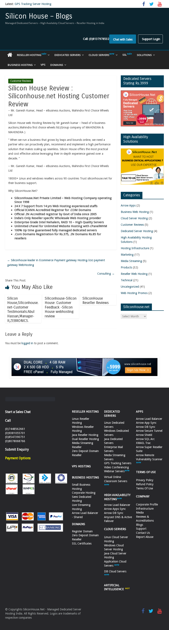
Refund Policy (145, 484)
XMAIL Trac (143, 443)
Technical (126, 280)
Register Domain (82, 531)
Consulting (106, 273)
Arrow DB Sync (113, 513)
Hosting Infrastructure (135, 248)
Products (126, 267)
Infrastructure (145, 508)
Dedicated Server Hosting (137, 231)
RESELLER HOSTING (85, 411)
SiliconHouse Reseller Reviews (95, 300)
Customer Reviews (20, 80)
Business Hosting (20, 65)
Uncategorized (130, 286)
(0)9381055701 (15, 433)
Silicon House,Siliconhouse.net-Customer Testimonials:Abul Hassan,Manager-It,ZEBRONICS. (23, 309)
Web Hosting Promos (134, 293)
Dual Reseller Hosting (85, 439)
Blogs (139, 524)
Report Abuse (144, 537)
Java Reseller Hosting (85, 435)
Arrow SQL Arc (145, 439)
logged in (27, 343)
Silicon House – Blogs (38, 16)
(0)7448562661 (15, 429)
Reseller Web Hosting (134, 273)
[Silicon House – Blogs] (9, 55)
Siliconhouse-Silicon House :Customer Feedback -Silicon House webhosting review (60, 307)
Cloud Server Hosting (134, 218)
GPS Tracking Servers (117, 463)
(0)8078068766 (15, 441)
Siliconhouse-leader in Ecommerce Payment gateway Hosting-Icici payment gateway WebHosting (56, 262)
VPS (43, 64)
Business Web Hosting (135, 212)
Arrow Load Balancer (117, 505)
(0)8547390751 (15, 437)
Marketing (127, 254)
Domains (56, 65)
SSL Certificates (82, 543)
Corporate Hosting (83, 492)
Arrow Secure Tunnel (149, 430)
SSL (124, 55)
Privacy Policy (144, 480)
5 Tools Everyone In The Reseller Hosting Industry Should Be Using (57, 5)
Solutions (144, 55)
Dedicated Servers (67, 55)
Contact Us (143, 532)
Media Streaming (131, 261)
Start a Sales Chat (18, 412)
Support (141, 528)
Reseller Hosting (29, 55)
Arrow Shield (144, 435)
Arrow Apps (128, 205)
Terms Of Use (144, 488)
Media (140, 512)
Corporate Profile (147, 504)
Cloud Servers (99, 55)
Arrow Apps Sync (115, 508)
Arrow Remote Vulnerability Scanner (149, 457)
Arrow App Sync (146, 422)
